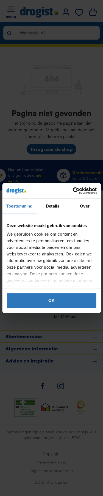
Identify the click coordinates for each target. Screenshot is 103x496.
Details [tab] (52, 206)
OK (51, 300)
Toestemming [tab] (19, 206)
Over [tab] (84, 206)
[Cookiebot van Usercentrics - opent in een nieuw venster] (73, 190)
